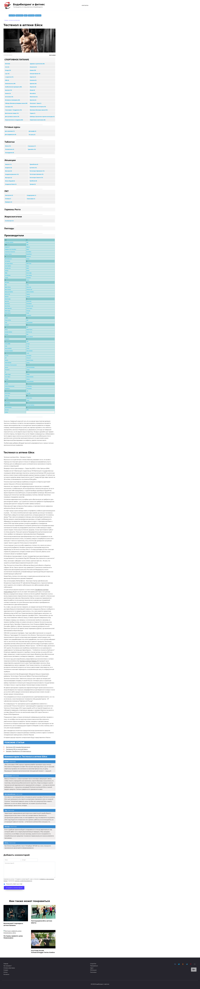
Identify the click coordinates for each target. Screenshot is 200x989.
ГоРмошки (31, 15)
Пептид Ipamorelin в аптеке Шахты (41, 922)
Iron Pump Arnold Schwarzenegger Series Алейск (43, 951)
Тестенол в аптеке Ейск (14, 20)
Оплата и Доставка (9, 968)
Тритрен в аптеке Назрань (28, 661)
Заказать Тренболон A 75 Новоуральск (18, 751)
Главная (6, 20)
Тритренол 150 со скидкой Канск (17, 749)
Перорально (19, 15)
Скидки (6, 970)
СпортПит (12, 15)
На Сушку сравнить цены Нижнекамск (13, 937)
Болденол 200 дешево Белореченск (18, 747)
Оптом (6, 972)
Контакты (85, 5)
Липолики (38, 15)
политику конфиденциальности (23, 880)
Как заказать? (8, 966)
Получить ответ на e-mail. (14, 884)
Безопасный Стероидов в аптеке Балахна (13, 924)
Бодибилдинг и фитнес (29, 4)
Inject (25, 15)
